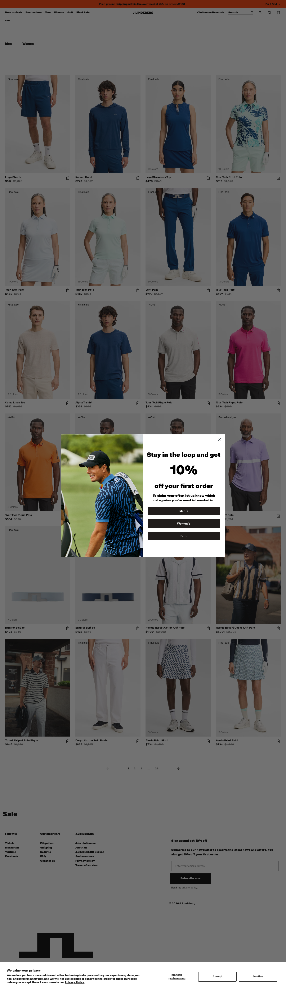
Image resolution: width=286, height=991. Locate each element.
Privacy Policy (74, 982)
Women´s (184, 523)
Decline (258, 976)
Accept (218, 976)
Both (183, 536)
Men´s (183, 511)
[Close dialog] (219, 439)
